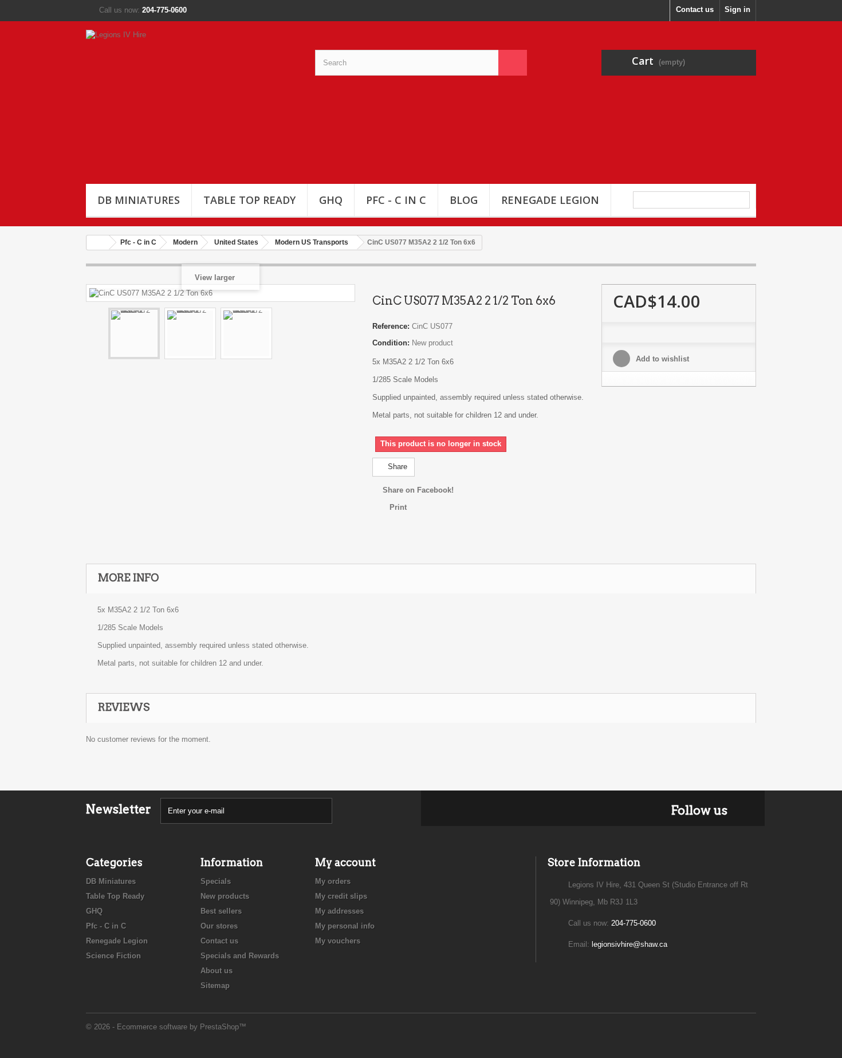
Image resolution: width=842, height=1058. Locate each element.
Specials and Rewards (239, 955)
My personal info (345, 926)
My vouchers (337, 941)
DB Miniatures (138, 200)
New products (224, 896)
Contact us (695, 9)
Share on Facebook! (418, 490)
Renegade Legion (550, 200)
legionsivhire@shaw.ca (629, 944)
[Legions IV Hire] (192, 100)
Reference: (391, 326)
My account (345, 862)
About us (216, 970)
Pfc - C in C (396, 200)
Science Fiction (113, 955)
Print (398, 507)
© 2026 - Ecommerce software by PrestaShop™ (166, 1026)
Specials (215, 881)
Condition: (391, 343)
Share (396, 466)
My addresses (339, 911)
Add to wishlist (661, 359)
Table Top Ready (249, 200)
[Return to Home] (98, 242)
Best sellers (221, 911)
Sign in (737, 9)
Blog (464, 200)
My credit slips (341, 896)
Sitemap (215, 985)
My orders (333, 881)
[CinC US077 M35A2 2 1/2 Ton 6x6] (134, 333)
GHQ (331, 200)
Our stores (219, 926)
